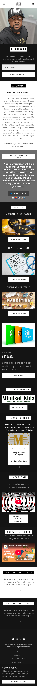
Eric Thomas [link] (20, 424)
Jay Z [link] (30, 424)
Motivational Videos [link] (15, 430)
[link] (18, 3)
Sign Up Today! (18, 74)
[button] (4, 4)
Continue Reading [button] (18, 461)
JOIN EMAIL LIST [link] (18, 662)
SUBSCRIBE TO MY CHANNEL (18, 518)
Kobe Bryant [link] (10, 427)
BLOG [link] (18, 651)
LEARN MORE (18, 407)
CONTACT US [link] (18, 655)
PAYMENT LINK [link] (18, 659)
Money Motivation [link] (26, 427)
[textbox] (18, 67)
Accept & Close (18, 682)
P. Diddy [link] (29, 430)
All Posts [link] (8, 424)
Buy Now (18, 376)
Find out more (18, 240)
